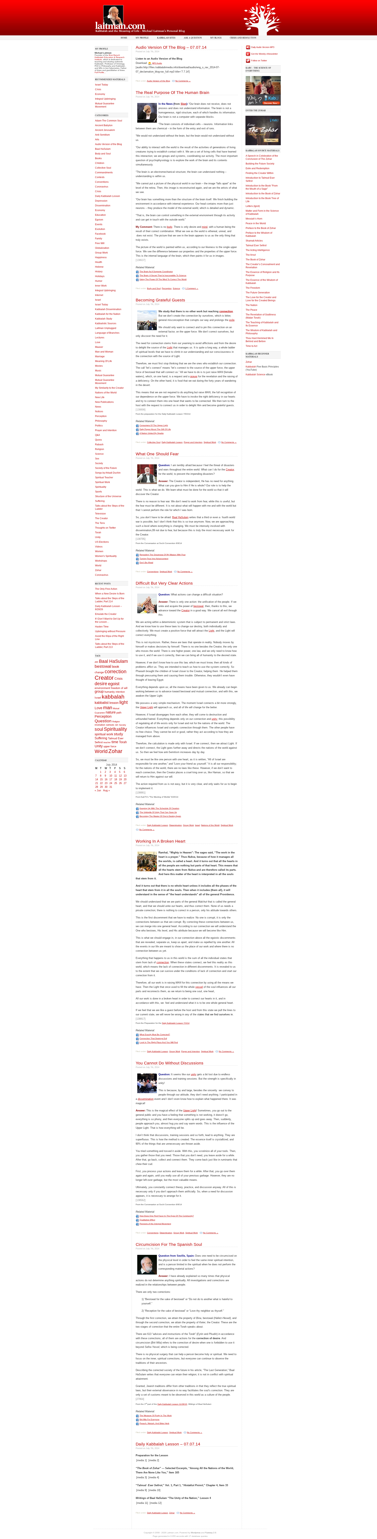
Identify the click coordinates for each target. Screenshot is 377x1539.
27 (125, 783)
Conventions (102, 182)
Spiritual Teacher (104, 477)
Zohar (98, 570)
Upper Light (146, 707)
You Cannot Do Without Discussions (169, 1063)
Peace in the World (256, 223)
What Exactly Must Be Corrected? (155, 1034)
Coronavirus (101, 186)
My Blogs (215, 37)
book (115, 666)
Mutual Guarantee (104, 375)
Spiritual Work (102, 482)
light (123, 702)
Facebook (100, 233)
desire (101, 683)
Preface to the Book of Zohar (261, 228)
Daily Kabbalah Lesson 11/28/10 (172, 1404)
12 (120, 775)
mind (204, 226)
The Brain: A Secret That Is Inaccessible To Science (163, 275)
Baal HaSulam (103, 149)
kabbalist (102, 703)
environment (102, 688)
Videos (98, 546)
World (98, 565)
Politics (99, 425)
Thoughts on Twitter (105, 527)
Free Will (99, 243)
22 (101, 783)
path (118, 712)
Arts (97, 139)
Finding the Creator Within (260, 173)
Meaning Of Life (103, 361)
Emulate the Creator (105, 614)
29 (101, 786)
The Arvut (251, 254)
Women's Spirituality (106, 556)
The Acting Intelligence (258, 250)
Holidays (99, 276)
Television (100, 513)
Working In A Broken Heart (160, 841)
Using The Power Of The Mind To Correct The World (163, 279)
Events (98, 224)
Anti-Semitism (102, 134)
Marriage (100, 356)
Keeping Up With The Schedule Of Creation (159, 808)
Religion (99, 449)
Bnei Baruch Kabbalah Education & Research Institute (109, 57)
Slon (183, 103)
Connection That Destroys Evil (153, 1038)
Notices (99, 411)
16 (106, 779)
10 (110, 775)
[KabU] (263, 89)
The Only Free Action (106, 589)
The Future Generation (258, 292)
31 (110, 786)
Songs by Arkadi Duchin (108, 472)
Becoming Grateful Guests (160, 300)
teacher (107, 742)
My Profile (142, 37)
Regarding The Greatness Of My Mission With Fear (163, 555)
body (169, 226)
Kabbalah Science (256, 374)
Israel (98, 299)
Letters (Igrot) (253, 206)
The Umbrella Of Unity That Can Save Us (158, 812)
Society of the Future (106, 468)
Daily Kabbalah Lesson (107, 196)
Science (99, 454)
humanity (109, 692)
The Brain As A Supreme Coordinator (156, 271)
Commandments (104, 172)
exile (231, 320)
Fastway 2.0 (210, 1533)
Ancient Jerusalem (105, 130)
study (118, 734)
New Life (99, 397)
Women (99, 551)
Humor (98, 281)
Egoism (99, 219)
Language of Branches (107, 332)
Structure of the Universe (108, 496)
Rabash (99, 444)
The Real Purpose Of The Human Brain (172, 92)
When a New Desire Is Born (109, 593)
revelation (100, 725)
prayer (193, 376)
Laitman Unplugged (105, 328)
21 (96, 783)
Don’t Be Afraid (146, 562)
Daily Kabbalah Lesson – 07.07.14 (168, 1444)
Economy (100, 94)
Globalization (102, 248)
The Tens (100, 523)
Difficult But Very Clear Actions (164, 583)
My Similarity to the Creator (109, 388)
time (115, 742)
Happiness (101, 257)
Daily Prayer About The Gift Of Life (155, 429)
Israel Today (101, 84)
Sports (98, 491)
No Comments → (183, 81)
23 (106, 783)
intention (120, 692)
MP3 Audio (157, 63)
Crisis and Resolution (243, 37)
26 (120, 783)
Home (124, 37)
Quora (98, 439)
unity (214, 718)
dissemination (146, 1098)
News (98, 406)
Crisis (98, 89)
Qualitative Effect (147, 1220)
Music (98, 370)
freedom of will (119, 688)
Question (103, 721)
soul (99, 729)
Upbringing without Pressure (110, 631)
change (99, 672)
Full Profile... (100, 72)
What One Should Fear (157, 454)
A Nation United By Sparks (152, 433)
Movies (99, 366)
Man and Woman (104, 351)
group (99, 691)
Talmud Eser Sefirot (256, 245)
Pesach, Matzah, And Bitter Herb (154, 1423)
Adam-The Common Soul (108, 120)
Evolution (100, 229)
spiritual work (104, 734)
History (98, 271)
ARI (96, 662)
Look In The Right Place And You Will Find (159, 1042)
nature (111, 712)
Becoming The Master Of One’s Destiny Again (160, 816)
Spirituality (100, 487)
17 (110, 779)
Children (99, 163)
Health (98, 262)
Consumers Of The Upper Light (154, 425)
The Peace (251, 310)
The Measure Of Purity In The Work (156, 1415)
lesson (114, 702)
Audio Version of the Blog (108, 144)
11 (115, 775)
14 (96, 779)
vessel (199, 986)
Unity (98, 537)
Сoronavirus (101, 575)
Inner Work (101, 285)
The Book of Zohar (255, 259)
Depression (101, 200)
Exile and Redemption (257, 168)
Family (98, 238)
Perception (101, 416)
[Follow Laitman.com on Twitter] (248, 60)
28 (96, 786)
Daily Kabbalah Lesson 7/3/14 (175, 1023)
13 (125, 775)
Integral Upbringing (105, 98)
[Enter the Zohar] (263, 129)
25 (115, 783)
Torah (98, 532)
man (107, 707)
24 (110, 783)
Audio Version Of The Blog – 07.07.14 (171, 47)
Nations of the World (106, 392)
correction (115, 671)
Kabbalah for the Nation (107, 314)
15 (101, 779)
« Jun (98, 790)
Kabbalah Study (103, 318)
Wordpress (195, 1533)
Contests (99, 177)
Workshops (101, 560)
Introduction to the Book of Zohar (263, 193)
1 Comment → (191, 288)
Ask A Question (193, 37)
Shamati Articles (254, 240)
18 (115, 779)
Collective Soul (103, 167)
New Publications (104, 402)
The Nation (251, 305)
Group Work (101, 252)
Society (99, 463)
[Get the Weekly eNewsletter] (248, 53)
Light (169, 347)
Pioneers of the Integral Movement (155, 1224)
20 (125, 779)
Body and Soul (103, 153)
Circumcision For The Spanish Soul (169, 1244)
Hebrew (99, 266)
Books (98, 158)
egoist (113, 683)
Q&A (97, 435)
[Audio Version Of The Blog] (248, 47)
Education (100, 215)
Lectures (99, 337)
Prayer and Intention (106, 430)
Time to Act (251, 346)
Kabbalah (251, 366)
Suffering (100, 501)
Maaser (99, 347)
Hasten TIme (102, 626)
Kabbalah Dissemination (108, 309)
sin (116, 725)
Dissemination (102, 205)
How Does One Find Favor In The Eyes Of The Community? (167, 1216)
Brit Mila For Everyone (149, 1419)
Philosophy (101, 421)
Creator (104, 677)
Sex (97, 458)
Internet (99, 295)
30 (106, 786)
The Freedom (253, 287)
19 (120, 779)
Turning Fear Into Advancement (154, 558)
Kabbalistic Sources (105, 323)
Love (97, 342)
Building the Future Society (260, 163)
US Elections (102, 542)
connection (226, 311)
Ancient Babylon (104, 125)
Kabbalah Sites (166, 37)
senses (110, 725)
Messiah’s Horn (254, 218)
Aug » (106, 790)
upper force (109, 746)
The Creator (101, 518)
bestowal (103, 666)
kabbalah (113, 697)
